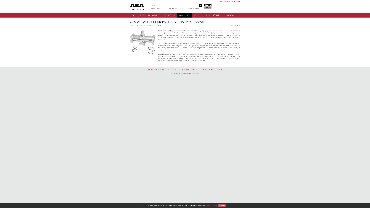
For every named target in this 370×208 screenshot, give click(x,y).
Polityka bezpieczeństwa (189, 69)
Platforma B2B (172, 69)
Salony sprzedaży (207, 69)
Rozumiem (222, 205)
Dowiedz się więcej (211, 205)
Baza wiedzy (184, 15)
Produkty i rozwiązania (149, 15)
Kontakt (230, 15)
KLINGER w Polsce (176, 73)
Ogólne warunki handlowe (156, 69)
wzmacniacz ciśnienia (178, 56)
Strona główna (135, 25)
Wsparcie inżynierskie (213, 15)
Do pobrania (169, 15)
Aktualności (147, 25)
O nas (196, 15)
